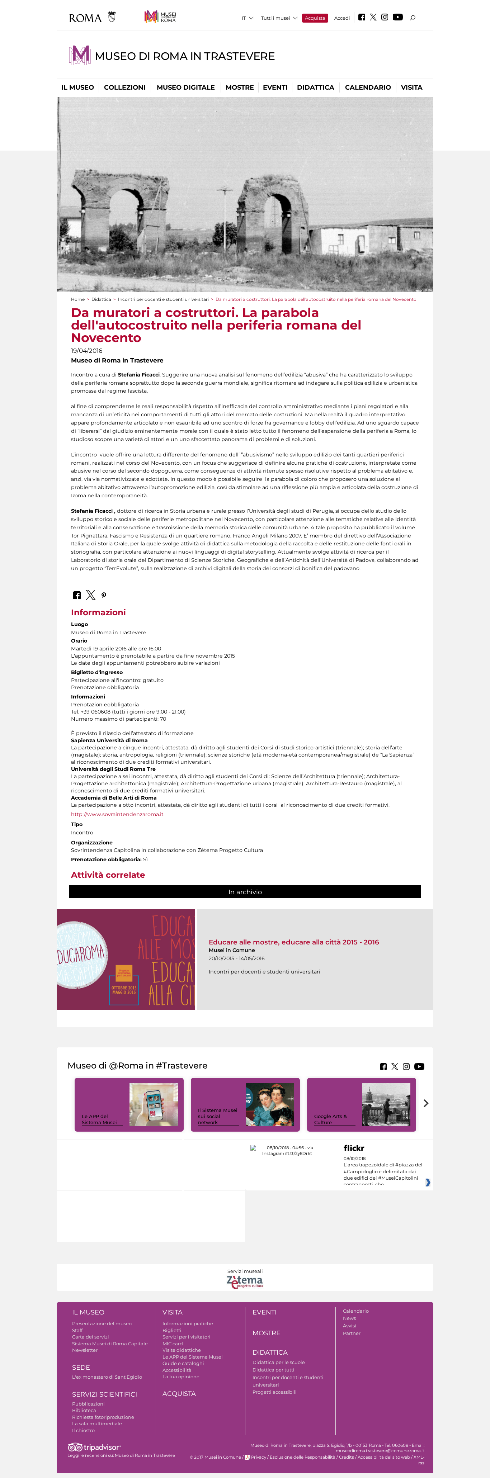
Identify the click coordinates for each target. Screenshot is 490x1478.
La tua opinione (180, 1376)
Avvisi (349, 1325)
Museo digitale (186, 87)
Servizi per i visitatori (186, 1337)
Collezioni (125, 87)
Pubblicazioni (88, 1404)
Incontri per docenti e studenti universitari (163, 299)
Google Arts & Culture (330, 1119)
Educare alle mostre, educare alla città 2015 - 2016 (294, 942)
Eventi (275, 87)
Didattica (315, 87)
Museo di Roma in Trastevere (185, 56)
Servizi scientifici (104, 1394)
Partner (352, 1333)
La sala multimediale (97, 1423)
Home (78, 299)
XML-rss (419, 1460)
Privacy (258, 1457)
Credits (346, 1457)
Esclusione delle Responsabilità (302, 1457)
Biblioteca (84, 1410)
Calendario (368, 87)
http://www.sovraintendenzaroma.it (117, 814)
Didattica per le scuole (279, 1362)
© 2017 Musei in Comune (215, 1457)
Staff (77, 1330)
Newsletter (85, 1350)
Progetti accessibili (275, 1392)
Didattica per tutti (274, 1370)
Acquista (315, 18)
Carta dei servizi (90, 1337)
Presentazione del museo (102, 1323)
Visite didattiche (181, 1350)
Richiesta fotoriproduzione (103, 1417)
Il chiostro (83, 1430)
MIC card (172, 1343)
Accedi (342, 18)
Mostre (240, 87)
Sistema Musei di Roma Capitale (110, 1343)
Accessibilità (177, 1370)
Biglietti (172, 1330)
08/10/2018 (383, 1172)
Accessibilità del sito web (384, 1457)
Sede (81, 1367)
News (349, 1318)
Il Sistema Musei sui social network (217, 1116)
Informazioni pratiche (187, 1323)
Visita (412, 87)
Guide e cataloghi (183, 1363)
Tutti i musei (275, 18)
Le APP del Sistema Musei (99, 1119)
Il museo (77, 87)
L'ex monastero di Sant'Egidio (107, 1377)
